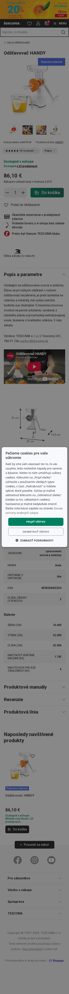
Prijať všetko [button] (35, 521)
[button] (34, 540)
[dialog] (34, 497)
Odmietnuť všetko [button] (36, 531)
